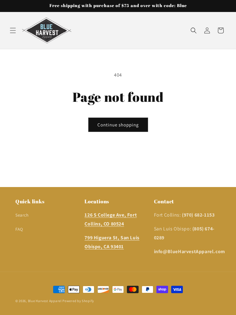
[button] (13, 30)
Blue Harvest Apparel (45, 301)
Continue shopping (118, 125)
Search (22, 215)
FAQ (19, 229)
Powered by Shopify (78, 301)
